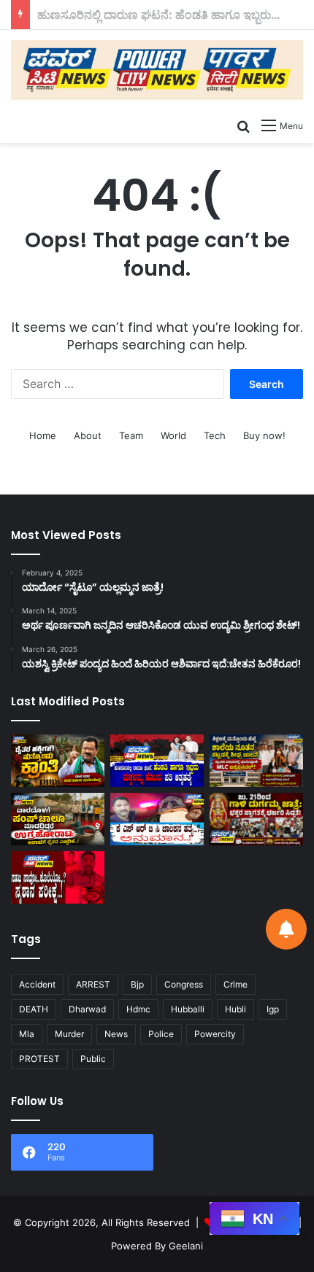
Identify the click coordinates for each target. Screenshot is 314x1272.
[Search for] (243, 125)
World (173, 435)
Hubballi (187, 1009)
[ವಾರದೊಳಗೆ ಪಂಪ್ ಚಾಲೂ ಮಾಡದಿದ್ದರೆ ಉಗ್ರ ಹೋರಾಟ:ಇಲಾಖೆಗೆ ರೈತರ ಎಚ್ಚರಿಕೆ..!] (57, 819)
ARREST (93, 984)
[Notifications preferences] (286, 929)
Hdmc (138, 1009)
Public (93, 1058)
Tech (215, 435)
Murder (69, 1033)
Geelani (186, 1246)
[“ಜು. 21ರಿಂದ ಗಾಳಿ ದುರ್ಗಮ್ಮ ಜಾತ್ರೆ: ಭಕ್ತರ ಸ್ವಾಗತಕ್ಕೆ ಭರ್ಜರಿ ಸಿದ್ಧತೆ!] (256, 819)
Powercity (215, 1033)
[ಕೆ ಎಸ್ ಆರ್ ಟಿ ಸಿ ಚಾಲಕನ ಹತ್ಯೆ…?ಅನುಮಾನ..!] (157, 819)
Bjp (137, 984)
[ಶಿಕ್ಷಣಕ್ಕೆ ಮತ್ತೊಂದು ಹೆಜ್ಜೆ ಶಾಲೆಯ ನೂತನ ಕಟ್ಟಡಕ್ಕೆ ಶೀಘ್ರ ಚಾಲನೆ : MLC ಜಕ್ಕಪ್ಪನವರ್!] (256, 760)
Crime (235, 984)
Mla (26, 1033)
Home (42, 435)
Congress (183, 984)
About (88, 435)
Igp (273, 1009)
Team (131, 435)
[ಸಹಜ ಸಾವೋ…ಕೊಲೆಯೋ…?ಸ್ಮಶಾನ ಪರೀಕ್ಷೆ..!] (57, 877)
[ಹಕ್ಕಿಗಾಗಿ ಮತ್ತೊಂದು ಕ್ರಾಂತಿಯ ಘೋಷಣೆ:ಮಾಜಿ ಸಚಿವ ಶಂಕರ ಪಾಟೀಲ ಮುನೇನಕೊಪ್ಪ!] (57, 760)
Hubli (235, 1009)
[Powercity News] (157, 70)
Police (161, 1033)
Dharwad (87, 1009)
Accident (37, 984)
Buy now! (264, 435)
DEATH (33, 1009)
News (116, 1033)
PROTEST (39, 1058)
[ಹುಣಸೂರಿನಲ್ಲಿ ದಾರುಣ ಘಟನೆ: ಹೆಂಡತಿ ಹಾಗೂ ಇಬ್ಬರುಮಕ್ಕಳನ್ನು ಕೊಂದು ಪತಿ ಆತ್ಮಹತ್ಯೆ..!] (157, 760)
